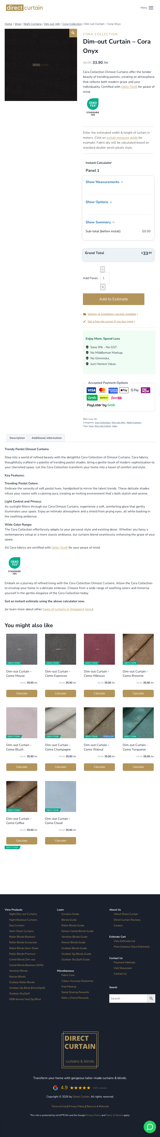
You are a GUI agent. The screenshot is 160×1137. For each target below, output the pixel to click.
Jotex (114, 426)
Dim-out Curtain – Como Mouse (19, 673)
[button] (119, 314)
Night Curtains (134, 422)
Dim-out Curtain (103, 426)
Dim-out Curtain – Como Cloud (57, 821)
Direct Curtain (81, 1096)
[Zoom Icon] (73, 33)
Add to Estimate (113, 299)
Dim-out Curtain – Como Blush (19, 747)
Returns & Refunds (98, 1106)
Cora (91, 426)
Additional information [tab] (47, 438)
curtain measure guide (122, 138)
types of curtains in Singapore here (67, 609)
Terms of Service (114, 1115)
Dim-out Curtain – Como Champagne (58, 747)
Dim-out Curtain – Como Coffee (19, 821)
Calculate (21, 693)
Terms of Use (59, 1106)
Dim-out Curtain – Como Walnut (96, 747)
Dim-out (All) (118, 422)
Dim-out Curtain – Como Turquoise (135, 747)
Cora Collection (100, 34)
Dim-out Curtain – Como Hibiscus (96, 673)
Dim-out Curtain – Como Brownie (135, 673)
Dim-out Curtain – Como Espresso (57, 673)
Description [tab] (17, 438)
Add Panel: (90, 278)
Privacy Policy (76, 1106)
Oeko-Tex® (129, 87)
